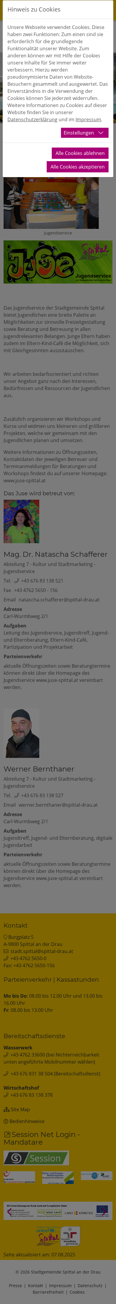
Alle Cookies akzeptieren (78, 167)
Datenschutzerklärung (32, 119)
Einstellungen (79, 133)
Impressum (88, 119)
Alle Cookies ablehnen (80, 153)
